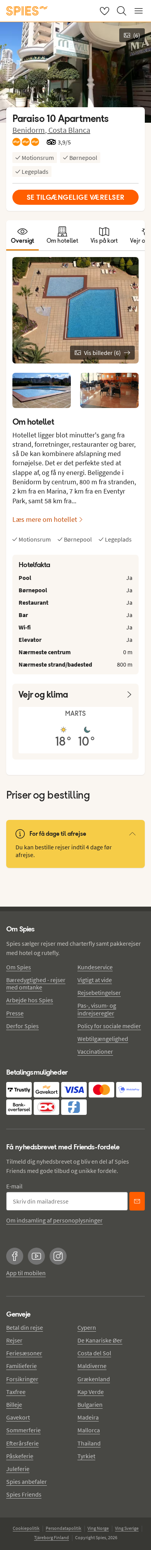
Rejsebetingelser (99, 992)
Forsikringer (22, 1379)
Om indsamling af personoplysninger (54, 1220)
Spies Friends (23, 1494)
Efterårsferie (22, 1443)
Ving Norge (98, 1528)
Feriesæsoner (24, 1353)
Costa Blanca (69, 130)
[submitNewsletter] (137, 1201)
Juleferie (17, 1469)
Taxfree (16, 1392)
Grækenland (93, 1379)
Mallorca (88, 1430)
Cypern (86, 1327)
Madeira (88, 1417)
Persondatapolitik (63, 1528)
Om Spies (18, 967)
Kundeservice (95, 967)
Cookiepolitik (26, 1528)
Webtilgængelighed (102, 1038)
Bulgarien (90, 1404)
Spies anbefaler (26, 1481)
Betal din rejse (24, 1327)
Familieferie (21, 1366)
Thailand (89, 1443)
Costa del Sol (94, 1353)
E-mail (14, 1186)
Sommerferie (23, 1430)
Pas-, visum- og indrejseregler (96, 1009)
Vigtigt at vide (94, 980)
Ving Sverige (127, 1528)
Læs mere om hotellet (44, 519)
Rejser (14, 1340)
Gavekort (18, 1417)
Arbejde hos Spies (29, 1000)
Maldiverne (91, 1366)
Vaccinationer (95, 1051)
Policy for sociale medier (109, 1026)
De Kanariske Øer (99, 1340)
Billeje (14, 1404)
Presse (15, 1013)
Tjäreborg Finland (51, 1537)
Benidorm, (30, 130)
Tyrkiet (86, 1456)
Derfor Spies (22, 1026)
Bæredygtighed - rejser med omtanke (35, 983)
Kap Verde (90, 1392)
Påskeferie (19, 1456)
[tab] (22, 235)
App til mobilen (26, 1273)
